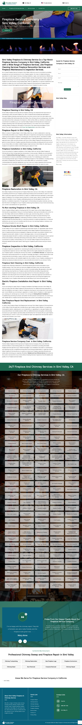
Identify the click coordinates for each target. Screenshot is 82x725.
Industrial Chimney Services (72, 470)
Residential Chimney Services (57, 470)
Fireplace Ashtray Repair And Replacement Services (72, 457)
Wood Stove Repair (42, 567)
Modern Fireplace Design (12, 489)
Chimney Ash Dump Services (42, 432)
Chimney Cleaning (27, 391)
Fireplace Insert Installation (11, 539)
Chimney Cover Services (57, 426)
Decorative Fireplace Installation (72, 555)
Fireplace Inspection (41, 419)
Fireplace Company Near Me (12, 567)
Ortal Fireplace (57, 520)
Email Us (67, 3)
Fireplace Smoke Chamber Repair (42, 414)
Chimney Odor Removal (27, 483)
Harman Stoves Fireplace (26, 514)
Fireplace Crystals (27, 495)
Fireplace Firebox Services (42, 464)
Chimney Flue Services (72, 425)
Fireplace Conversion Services (57, 573)
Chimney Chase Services (42, 426)
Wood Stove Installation (57, 567)
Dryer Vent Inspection (72, 544)
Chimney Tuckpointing (72, 414)
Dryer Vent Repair (27, 555)
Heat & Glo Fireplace (11, 514)
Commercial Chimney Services (42, 470)
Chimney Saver (72, 419)
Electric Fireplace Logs (27, 470)
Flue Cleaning (12, 395)
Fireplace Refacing (57, 414)
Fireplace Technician (72, 561)
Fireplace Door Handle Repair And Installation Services (57, 457)
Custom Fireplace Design (27, 489)
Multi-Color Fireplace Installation (42, 496)
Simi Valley (6, 680)
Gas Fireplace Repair (42, 443)
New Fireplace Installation (72, 401)
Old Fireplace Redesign (57, 483)
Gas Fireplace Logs (72, 464)
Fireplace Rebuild (12, 443)
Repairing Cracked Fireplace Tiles (42, 477)
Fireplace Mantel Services (72, 585)
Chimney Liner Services (12, 432)
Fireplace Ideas (11, 561)
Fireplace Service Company (42, 549)
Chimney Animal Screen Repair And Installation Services (57, 407)
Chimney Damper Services (27, 432)
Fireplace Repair (42, 401)
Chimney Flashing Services (12, 437)
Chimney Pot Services (57, 431)
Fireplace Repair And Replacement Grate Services (27, 464)
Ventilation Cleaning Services (27, 579)
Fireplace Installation (57, 401)
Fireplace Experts (72, 549)
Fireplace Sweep (42, 437)
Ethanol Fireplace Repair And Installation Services (57, 450)
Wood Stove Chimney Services (12, 573)
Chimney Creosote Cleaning (27, 401)
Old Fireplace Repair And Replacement (57, 420)
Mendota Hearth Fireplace (42, 520)
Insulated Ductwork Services (72, 579)
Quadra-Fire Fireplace (72, 514)
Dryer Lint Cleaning (42, 544)
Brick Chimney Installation (72, 407)
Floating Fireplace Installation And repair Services (57, 585)
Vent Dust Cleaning (57, 544)
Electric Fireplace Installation (27, 450)
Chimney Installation (72, 395)
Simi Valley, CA (64, 710)
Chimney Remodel (57, 579)
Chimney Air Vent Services (12, 496)
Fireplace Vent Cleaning (57, 437)
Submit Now (67, 89)
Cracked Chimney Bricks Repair (72, 477)
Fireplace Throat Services (11, 470)
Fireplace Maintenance (27, 567)
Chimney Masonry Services (27, 437)
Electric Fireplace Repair (57, 443)
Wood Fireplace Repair (27, 443)
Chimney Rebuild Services (27, 539)
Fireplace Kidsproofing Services (57, 539)
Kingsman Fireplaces (57, 502)
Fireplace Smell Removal (12, 483)
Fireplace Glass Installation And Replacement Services (27, 457)
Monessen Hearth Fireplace (27, 526)
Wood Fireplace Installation (72, 443)
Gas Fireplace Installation (12, 450)
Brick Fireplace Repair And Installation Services (12, 585)
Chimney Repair (57, 395)
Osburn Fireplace (42, 514)
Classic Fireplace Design (72, 483)
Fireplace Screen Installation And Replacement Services (72, 532)
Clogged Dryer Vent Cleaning (11, 549)
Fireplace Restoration (12, 407)
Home (3, 8)
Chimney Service (42, 391)
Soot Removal (42, 395)
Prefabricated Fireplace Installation (72, 450)
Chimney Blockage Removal (27, 420)
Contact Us (41, 8)
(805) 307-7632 (74, 8)
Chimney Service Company (57, 549)
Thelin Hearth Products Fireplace (27, 532)
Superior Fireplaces (12, 502)
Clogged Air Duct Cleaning (27, 549)
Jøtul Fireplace (12, 520)
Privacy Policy (33, 714)
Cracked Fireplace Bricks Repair (42, 585)
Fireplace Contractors (72, 437)
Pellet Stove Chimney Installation (42, 489)
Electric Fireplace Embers (57, 489)
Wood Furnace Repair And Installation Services (42, 450)
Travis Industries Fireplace (57, 526)
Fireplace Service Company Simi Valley (14, 38)
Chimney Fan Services (72, 431)
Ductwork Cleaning (57, 561)
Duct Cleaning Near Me (27, 561)
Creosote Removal (27, 395)
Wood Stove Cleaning (72, 567)
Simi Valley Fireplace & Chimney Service (62, 722)
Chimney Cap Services (27, 425)
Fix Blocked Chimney (11, 477)
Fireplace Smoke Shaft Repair (27, 414)
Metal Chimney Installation (12, 414)
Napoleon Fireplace (42, 508)
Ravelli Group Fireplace (42, 532)
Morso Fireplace (42, 525)
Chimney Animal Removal (57, 532)
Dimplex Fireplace (57, 514)
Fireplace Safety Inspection (57, 555)
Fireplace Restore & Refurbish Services (26, 585)
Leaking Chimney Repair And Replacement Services (27, 477)
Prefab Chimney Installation (42, 539)
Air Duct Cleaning (27, 544)
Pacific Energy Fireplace (27, 520)
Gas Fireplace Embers (72, 489)
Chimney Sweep (11, 391)
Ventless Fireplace (42, 573)
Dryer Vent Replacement (42, 555)
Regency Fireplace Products (72, 496)
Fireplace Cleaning (72, 391)
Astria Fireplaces (72, 502)
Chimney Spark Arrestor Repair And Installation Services (41, 407)
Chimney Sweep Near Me (42, 561)
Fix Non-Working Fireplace (27, 407)
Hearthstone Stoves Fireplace (72, 526)
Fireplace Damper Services (57, 464)
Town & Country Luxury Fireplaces (42, 502)
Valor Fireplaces (26, 502)
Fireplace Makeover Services (42, 579)
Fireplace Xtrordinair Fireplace (72, 520)
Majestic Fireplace (57, 508)
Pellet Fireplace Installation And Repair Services (57, 496)
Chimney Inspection (57, 391)
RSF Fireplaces (12, 508)
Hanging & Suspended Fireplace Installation (72, 573)
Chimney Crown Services (11, 426)
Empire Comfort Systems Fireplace (12, 532)
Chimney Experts (12, 555)
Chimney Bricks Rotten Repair (57, 477)
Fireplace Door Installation (42, 457)
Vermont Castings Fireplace (72, 508)
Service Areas (31, 8)
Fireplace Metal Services (11, 464)
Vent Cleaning (12, 544)
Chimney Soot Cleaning (12, 401)
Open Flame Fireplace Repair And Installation (12, 579)
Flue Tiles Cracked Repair (42, 483)
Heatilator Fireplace (27, 508)
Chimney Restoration (12, 419)
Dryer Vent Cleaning (72, 538)
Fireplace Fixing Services (27, 573)
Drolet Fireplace (11, 525)
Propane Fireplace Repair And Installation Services (12, 457)
